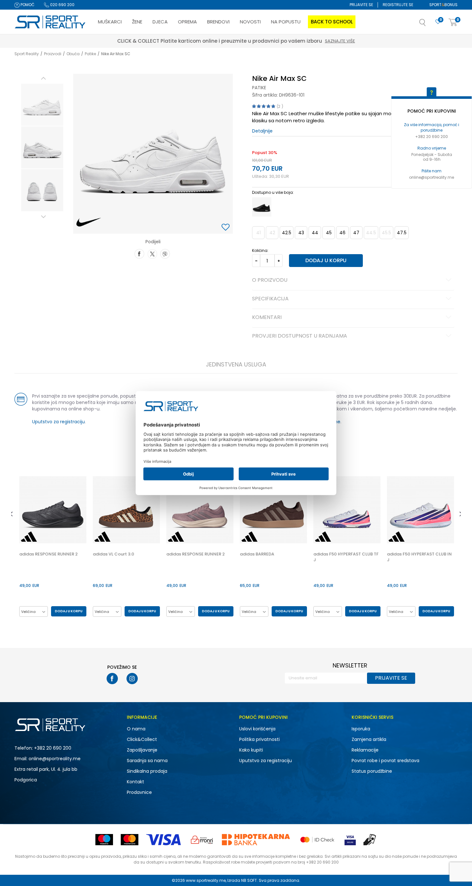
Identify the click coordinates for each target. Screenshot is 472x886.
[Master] (129, 839)
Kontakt (135, 781)
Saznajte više (304, 41)
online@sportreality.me (431, 177)
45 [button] (329, 232)
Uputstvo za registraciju (58, 421)
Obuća (73, 53)
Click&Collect (142, 739)
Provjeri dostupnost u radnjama (299, 336)
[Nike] (88, 222)
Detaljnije (262, 131)
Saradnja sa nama (147, 760)
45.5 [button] (386, 232)
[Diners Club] (202, 839)
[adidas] (29, 536)
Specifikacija (270, 299)
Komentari (267, 317)
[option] (42, 104)
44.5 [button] (371, 232)
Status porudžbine (372, 771)
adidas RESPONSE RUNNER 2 (48, 554)
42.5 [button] (286, 232)
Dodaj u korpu (325, 260)
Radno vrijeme (431, 148)
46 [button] (342, 232)
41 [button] (258, 232)
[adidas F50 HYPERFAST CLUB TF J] (346, 509)
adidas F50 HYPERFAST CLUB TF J (346, 557)
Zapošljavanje (142, 750)
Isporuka (361, 729)
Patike (90, 53)
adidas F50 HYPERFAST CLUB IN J (419, 557)
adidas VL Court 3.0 (113, 554)
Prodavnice (139, 792)
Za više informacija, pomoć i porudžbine (431, 127)
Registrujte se (398, 4)
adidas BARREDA (257, 554)
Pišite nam (431, 171)
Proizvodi (52, 53)
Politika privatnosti (259, 739)
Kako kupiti (251, 750)
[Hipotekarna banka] (256, 839)
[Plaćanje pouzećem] (370, 839)
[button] (429, 24)
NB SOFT (249, 880)
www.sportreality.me (206, 880)
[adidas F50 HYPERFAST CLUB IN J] (420, 509)
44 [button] (315, 232)
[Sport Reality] (50, 22)
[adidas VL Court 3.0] (126, 509)
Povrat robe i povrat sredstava (385, 760)
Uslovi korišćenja (257, 729)
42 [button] (272, 232)
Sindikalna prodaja (147, 771)
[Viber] (165, 253)
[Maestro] (104, 839)
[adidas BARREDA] (273, 509)
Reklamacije (365, 750)
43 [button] (301, 232)
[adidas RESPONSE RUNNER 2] (52, 509)
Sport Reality (26, 53)
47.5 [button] (401, 232)
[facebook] (112, 678)
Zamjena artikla (369, 739)
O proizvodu (269, 280)
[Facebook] (139, 253)
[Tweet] (152, 253)
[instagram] (132, 678)
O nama (136, 729)
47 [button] (356, 232)
